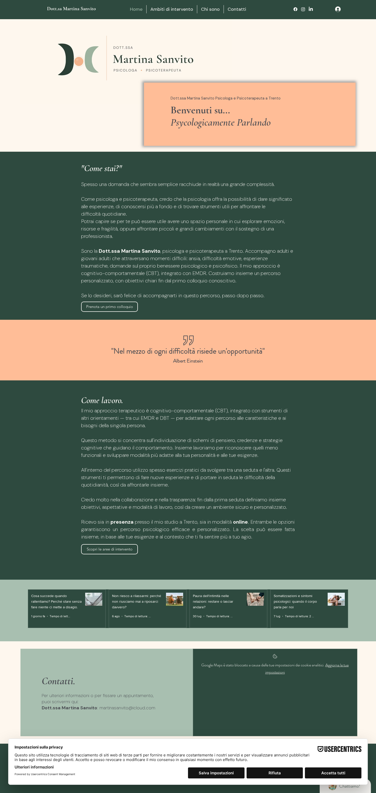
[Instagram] (303, 9)
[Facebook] (295, 9)
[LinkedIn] (310, 9)
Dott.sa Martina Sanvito (72, 9)
